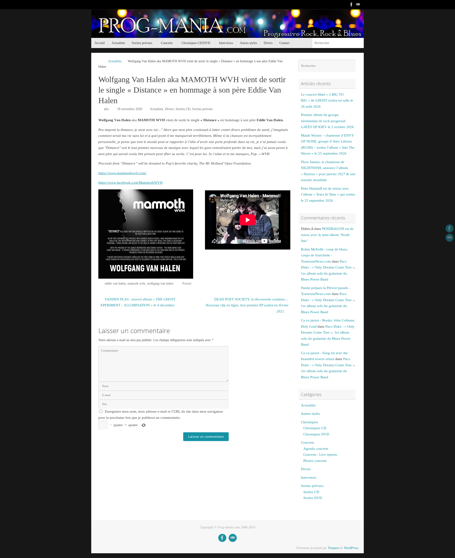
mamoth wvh (136, 283)
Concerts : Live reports (320, 454)
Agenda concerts (315, 449)
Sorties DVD (312, 498)
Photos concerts (315, 461)
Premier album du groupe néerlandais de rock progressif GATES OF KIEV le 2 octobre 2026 (327, 121)
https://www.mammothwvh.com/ (122, 173)
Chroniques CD (314, 428)
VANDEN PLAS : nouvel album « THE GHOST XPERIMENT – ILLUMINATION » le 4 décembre (137, 302)
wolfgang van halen (160, 283)
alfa (106, 109)
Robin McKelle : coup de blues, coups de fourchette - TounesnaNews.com (324, 255)
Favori (186, 283)
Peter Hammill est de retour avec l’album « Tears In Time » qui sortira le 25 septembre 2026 (328, 194)
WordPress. (351, 548)
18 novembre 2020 (129, 109)
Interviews (308, 477)
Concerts (307, 442)
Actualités (114, 61)
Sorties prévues (202, 109)
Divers (169, 109)
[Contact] (358, 4)
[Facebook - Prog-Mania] (351, 4)
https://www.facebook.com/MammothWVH (130, 182)
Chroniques (309, 422)
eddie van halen (115, 283)
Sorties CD (183, 109)
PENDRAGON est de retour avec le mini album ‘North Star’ (327, 235)
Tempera (333, 548)
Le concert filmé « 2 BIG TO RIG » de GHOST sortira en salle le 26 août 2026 (327, 100)
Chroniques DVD (316, 434)
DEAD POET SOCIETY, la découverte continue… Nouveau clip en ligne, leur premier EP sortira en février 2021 (247, 305)
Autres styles (310, 413)
